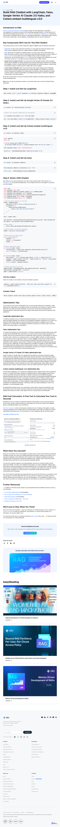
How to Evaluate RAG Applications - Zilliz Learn (16, 499)
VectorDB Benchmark (37, 749)
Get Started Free (44, 2)
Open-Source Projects (37, 747)
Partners (33, 784)
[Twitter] (47, 717)
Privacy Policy (15, 812)
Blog (4, 776)
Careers (33, 779)
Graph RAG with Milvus (10, 496)
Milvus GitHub (34, 516)
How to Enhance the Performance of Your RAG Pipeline (18, 494)
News (33, 781)
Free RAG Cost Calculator (37, 752)
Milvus (40, 34)
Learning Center (6, 779)
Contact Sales (35, 789)
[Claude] (24, 737)
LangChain (7, 49)
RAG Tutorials (35, 754)
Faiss (5, 52)
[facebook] (7, 543)
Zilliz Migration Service (8, 752)
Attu (4, 764)
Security (22, 812)
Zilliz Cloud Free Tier (7, 749)
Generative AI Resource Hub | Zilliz (13, 501)
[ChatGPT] (15, 737)
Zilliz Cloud (47, 34)
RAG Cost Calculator (8, 408)
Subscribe (27, 732)
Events (33, 786)
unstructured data (8, 55)
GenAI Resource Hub (8, 781)
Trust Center (6, 801)
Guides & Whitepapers (8, 786)
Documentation (35, 744)
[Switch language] (52, 2)
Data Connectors (7, 791)
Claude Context (6, 759)
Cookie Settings (29, 812)
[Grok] (21, 737)
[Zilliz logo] (5, 2)
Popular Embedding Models (9, 789)
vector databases (29, 34)
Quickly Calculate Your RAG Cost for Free (29, 551)
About (33, 776)
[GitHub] (50, 717)
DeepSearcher (6, 757)
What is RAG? (6, 796)
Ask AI (55, 823)
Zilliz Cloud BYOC (7, 747)
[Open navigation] (55, 2)
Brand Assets (35, 791)
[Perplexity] (18, 737)
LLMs (44, 32)
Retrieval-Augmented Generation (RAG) (13, 30)
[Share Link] (14, 543)
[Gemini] (27, 737)
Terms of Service (7, 812)
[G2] (56, 717)
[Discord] (53, 717)
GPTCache (5, 762)
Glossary (5, 794)
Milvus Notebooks (36, 757)
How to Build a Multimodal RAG (12, 492)
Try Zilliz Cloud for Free (30, 533)
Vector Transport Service (9, 769)
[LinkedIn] (45, 717)
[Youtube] (42, 717)
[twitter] (4, 543)
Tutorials (7, 10)
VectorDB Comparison (8, 784)
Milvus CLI (5, 767)
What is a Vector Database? (9, 799)
